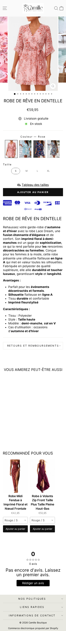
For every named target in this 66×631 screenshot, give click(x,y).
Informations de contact (32, 615)
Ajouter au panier (15, 528)
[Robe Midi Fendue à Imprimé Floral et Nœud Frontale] (15, 476)
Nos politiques (32, 598)
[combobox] (15, 520)
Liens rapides (32, 606)
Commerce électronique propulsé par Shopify (33, 628)
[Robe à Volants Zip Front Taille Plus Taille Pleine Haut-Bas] (42, 476)
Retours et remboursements (33, 345)
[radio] (11, 149)
